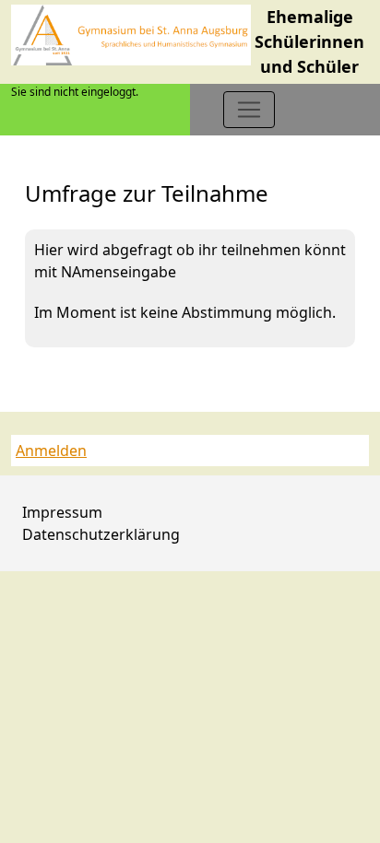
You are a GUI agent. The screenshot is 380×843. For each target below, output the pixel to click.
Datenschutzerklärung (101, 534)
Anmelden (51, 450)
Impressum (62, 512)
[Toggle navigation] (249, 109)
